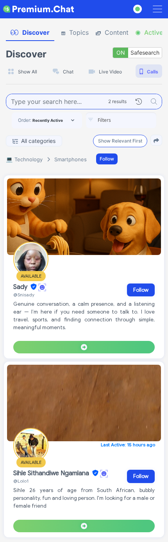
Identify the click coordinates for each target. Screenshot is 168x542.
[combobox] (121, 120)
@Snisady (23, 295)
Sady (21, 287)
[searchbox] (133, 120)
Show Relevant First (120, 141)
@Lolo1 (21, 481)
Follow (107, 159)
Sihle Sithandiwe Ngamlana (52, 473)
